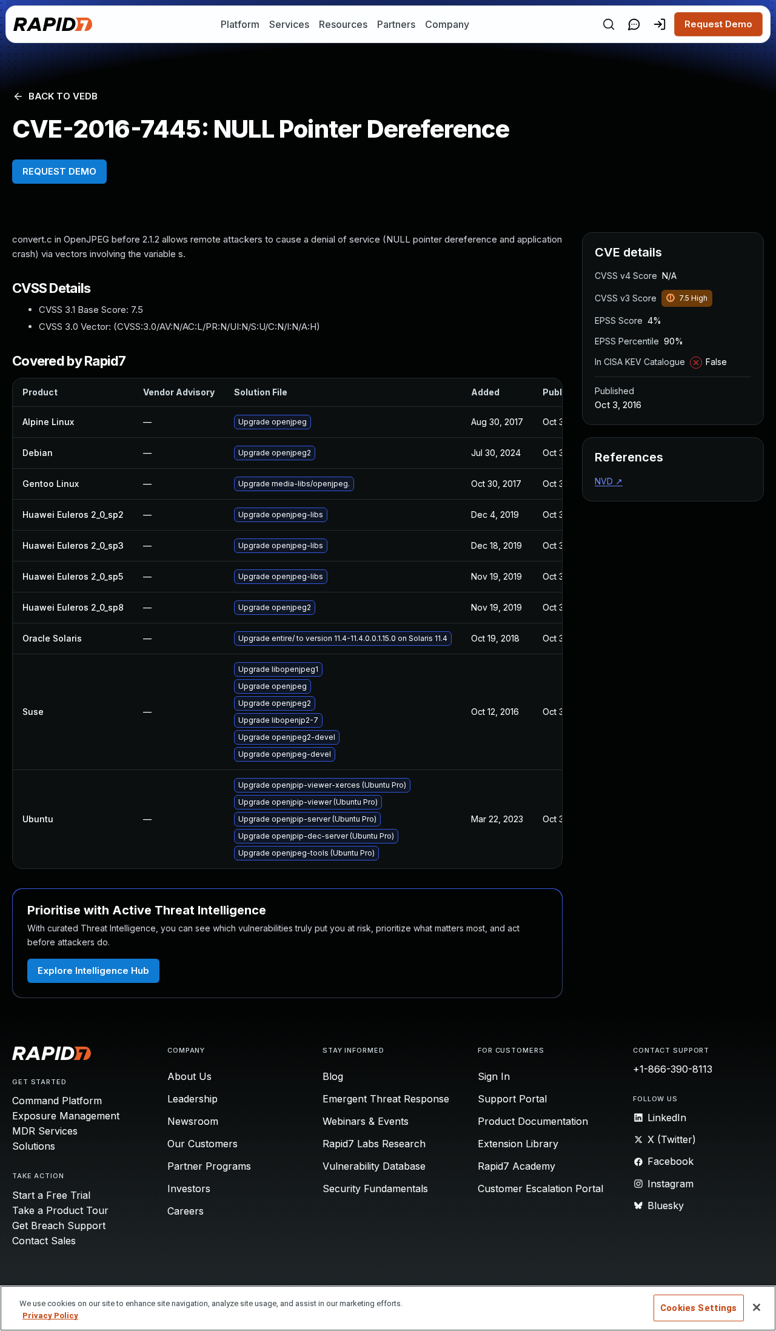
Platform (240, 24)
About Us (189, 1076)
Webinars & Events (366, 1121)
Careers (185, 1211)
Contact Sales (44, 1241)
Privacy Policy (50, 1315)
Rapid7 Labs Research (374, 1144)
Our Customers (202, 1144)
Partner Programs (209, 1166)
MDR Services (45, 1131)
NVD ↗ (609, 481)
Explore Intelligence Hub (93, 970)
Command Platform (57, 1101)
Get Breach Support (58, 1225)
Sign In (494, 1076)
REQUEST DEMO (59, 171)
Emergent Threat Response (386, 1099)
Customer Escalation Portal (540, 1188)
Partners (396, 24)
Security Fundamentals (375, 1188)
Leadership (192, 1099)
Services (289, 24)
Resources (343, 24)
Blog (333, 1076)
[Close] (756, 1307)
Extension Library (518, 1144)
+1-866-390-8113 (672, 1069)
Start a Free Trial (51, 1195)
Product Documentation (533, 1121)
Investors (188, 1188)
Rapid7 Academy (516, 1166)
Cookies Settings (698, 1308)
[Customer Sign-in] (660, 24)
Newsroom (192, 1121)
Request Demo (718, 24)
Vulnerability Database (374, 1166)
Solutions (33, 1146)
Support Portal (512, 1099)
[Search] (609, 24)
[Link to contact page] (634, 24)
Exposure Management (65, 1116)
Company (447, 24)
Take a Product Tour (60, 1210)
